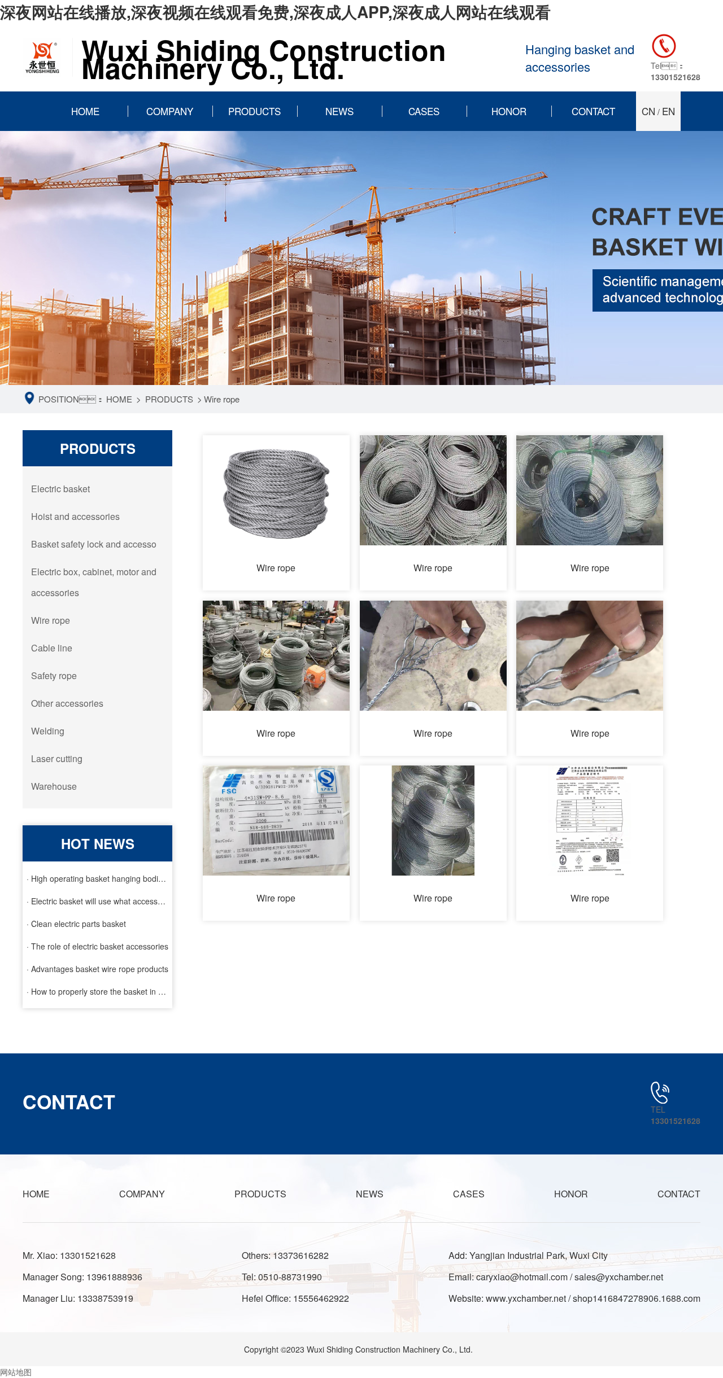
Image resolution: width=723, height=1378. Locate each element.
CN (648, 111)
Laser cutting (56, 758)
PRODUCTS (254, 111)
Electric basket (60, 488)
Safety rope (54, 675)
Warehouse (54, 786)
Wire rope (221, 399)
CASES (423, 111)
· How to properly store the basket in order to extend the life (98, 991)
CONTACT (593, 111)
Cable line (51, 647)
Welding (47, 730)
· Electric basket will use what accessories (98, 901)
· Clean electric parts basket (76, 923)
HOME (85, 111)
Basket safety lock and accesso (93, 543)
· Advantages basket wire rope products (97, 968)
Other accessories (67, 703)
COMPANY (169, 111)
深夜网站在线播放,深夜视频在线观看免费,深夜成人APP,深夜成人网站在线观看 (275, 11)
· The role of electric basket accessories (97, 946)
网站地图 (16, 1371)
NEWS (339, 111)
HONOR (508, 111)
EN (668, 111)
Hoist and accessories (75, 516)
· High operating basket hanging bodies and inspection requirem (98, 878)
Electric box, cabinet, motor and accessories (93, 582)
